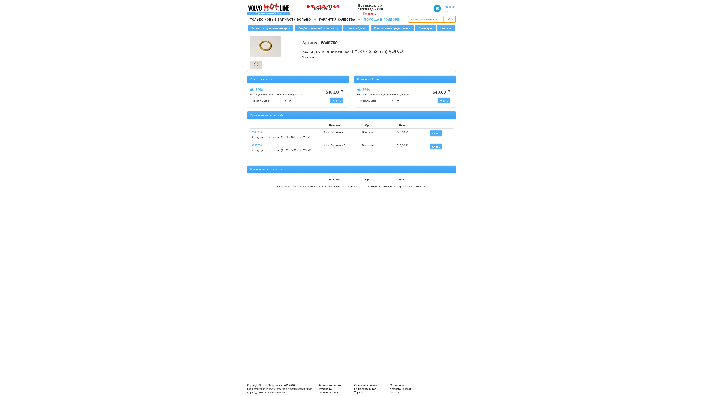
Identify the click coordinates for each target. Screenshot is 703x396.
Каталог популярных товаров (270, 28)
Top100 (358, 392)
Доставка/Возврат (400, 388)
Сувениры (425, 28)
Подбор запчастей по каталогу (318, 28)
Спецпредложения (365, 385)
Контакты (370, 13)
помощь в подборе (381, 19)
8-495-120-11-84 (323, 6)
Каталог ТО (325, 388)
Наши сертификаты (366, 388)
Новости (446, 28)
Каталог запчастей (330, 385)
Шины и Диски (356, 28)
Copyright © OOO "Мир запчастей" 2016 (271, 385)
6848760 (256, 89)
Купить (337, 100)
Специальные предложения (392, 28)
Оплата (394, 392)
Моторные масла (329, 392)
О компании (397, 385)
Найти (449, 19)
